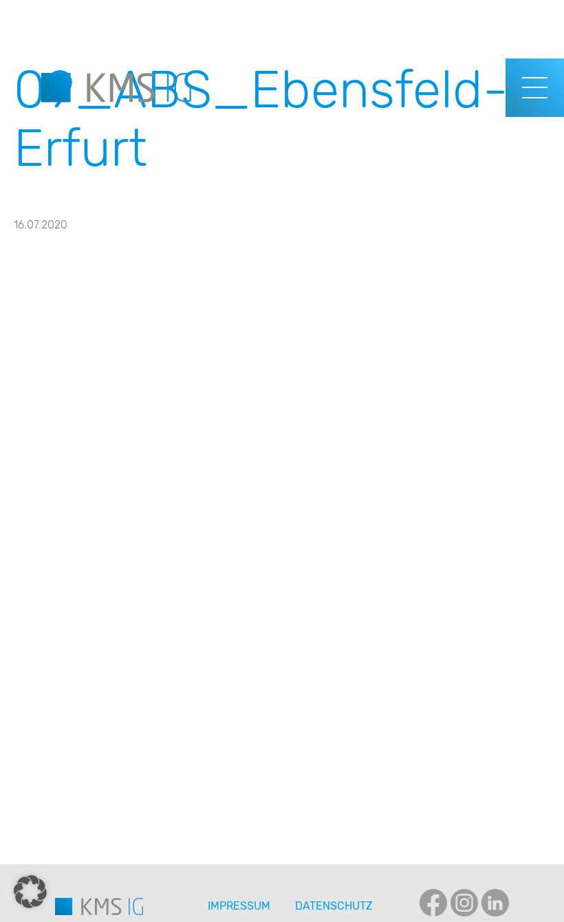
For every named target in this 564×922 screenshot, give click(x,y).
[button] (30, 891)
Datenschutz (334, 905)
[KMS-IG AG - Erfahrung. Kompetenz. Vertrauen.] (116, 88)
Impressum (239, 905)
